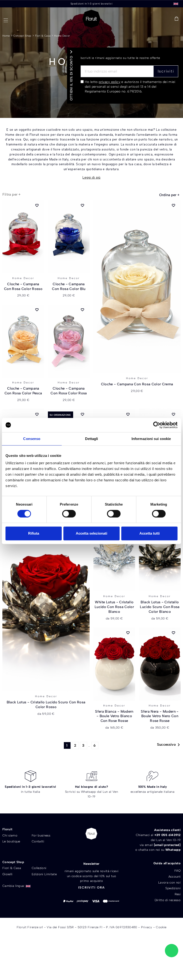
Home (6, 35)
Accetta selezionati (91, 533)
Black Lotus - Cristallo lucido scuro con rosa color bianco (159, 607)
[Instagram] (100, 850)
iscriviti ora (91, 887)
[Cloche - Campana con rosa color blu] (69, 236)
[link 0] (157, 425)
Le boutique (11, 841)
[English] (175, 3)
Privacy (146, 927)
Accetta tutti (149, 533)
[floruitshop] (91, 19)
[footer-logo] (91, 834)
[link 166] (171, 950)
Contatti (38, 841)
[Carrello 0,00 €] (176, 18)
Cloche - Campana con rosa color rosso (23, 286)
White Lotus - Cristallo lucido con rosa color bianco (114, 607)
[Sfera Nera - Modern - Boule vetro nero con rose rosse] (160, 664)
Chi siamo (9, 835)
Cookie (161, 927)
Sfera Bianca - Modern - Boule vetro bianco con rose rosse (114, 716)
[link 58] (155, 19)
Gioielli (7, 874)
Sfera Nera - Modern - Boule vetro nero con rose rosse (159, 716)
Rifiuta (33, 533)
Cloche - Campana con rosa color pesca (23, 390)
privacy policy (109, 82)
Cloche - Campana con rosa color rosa (69, 390)
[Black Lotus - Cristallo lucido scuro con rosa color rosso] (46, 604)
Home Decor (62, 35)
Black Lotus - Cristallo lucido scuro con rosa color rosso (46, 704)
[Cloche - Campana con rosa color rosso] (23, 236)
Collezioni (39, 868)
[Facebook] (83, 850)
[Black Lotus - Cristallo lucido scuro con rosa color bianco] (160, 554)
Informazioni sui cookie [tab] (151, 439)
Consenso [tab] (31, 439)
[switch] (69, 513)
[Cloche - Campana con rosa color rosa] (69, 341)
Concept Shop (22, 35)
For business (41, 835)
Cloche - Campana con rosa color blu (68, 286)
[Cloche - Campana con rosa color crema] (137, 286)
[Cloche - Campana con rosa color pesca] (23, 341)
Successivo (169, 745)
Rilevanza (169, 195)
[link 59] (166, 19)
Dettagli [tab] (91, 439)
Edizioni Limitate (44, 874)
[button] (143, 19)
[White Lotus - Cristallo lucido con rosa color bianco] (114, 554)
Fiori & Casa (43, 35)
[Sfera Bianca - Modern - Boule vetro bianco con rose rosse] (114, 664)
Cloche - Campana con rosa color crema (137, 384)
